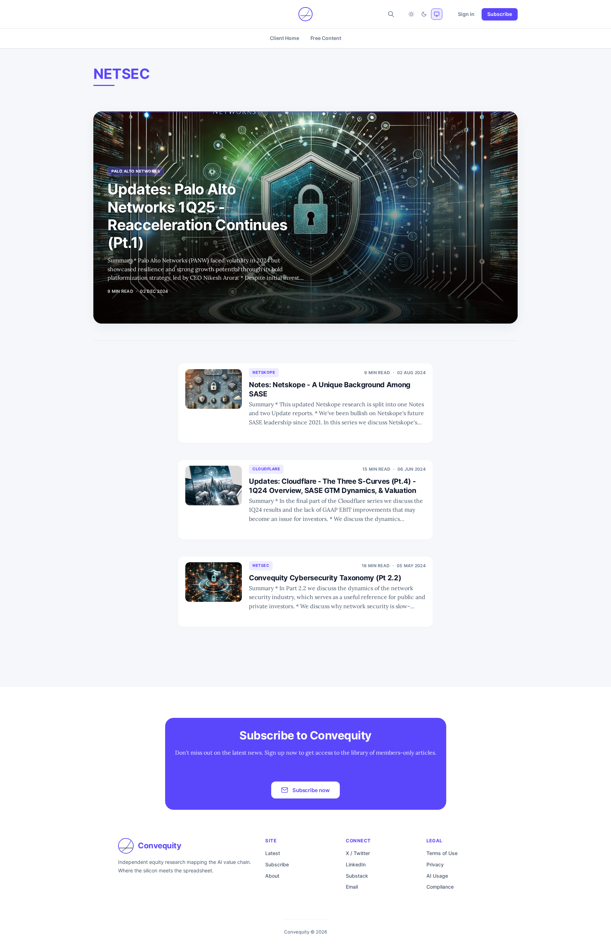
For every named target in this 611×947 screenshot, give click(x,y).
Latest (272, 853)
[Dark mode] (424, 14)
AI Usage (437, 876)
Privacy (435, 864)
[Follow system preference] (436, 14)
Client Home (284, 38)
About (272, 876)
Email (352, 887)
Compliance (440, 887)
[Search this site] (391, 14)
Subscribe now (311, 790)
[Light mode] (411, 14)
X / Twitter (358, 853)
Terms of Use (442, 853)
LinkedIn (356, 864)
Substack (357, 876)
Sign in (466, 14)
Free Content (325, 38)
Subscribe (499, 14)
